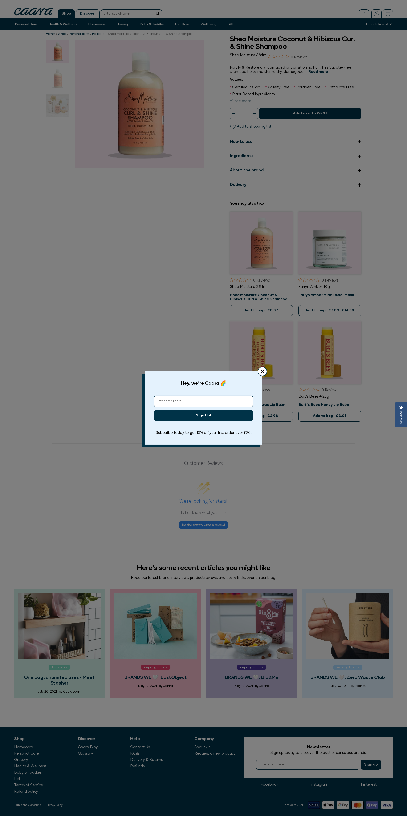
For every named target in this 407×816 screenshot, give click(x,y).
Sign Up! (203, 415)
